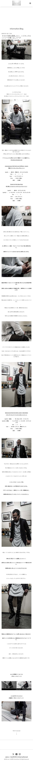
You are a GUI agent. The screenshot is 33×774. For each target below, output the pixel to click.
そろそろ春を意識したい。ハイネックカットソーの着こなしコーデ (16, 37)
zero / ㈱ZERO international (16, 757)
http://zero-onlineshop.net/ (16, 160)
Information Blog (16, 29)
